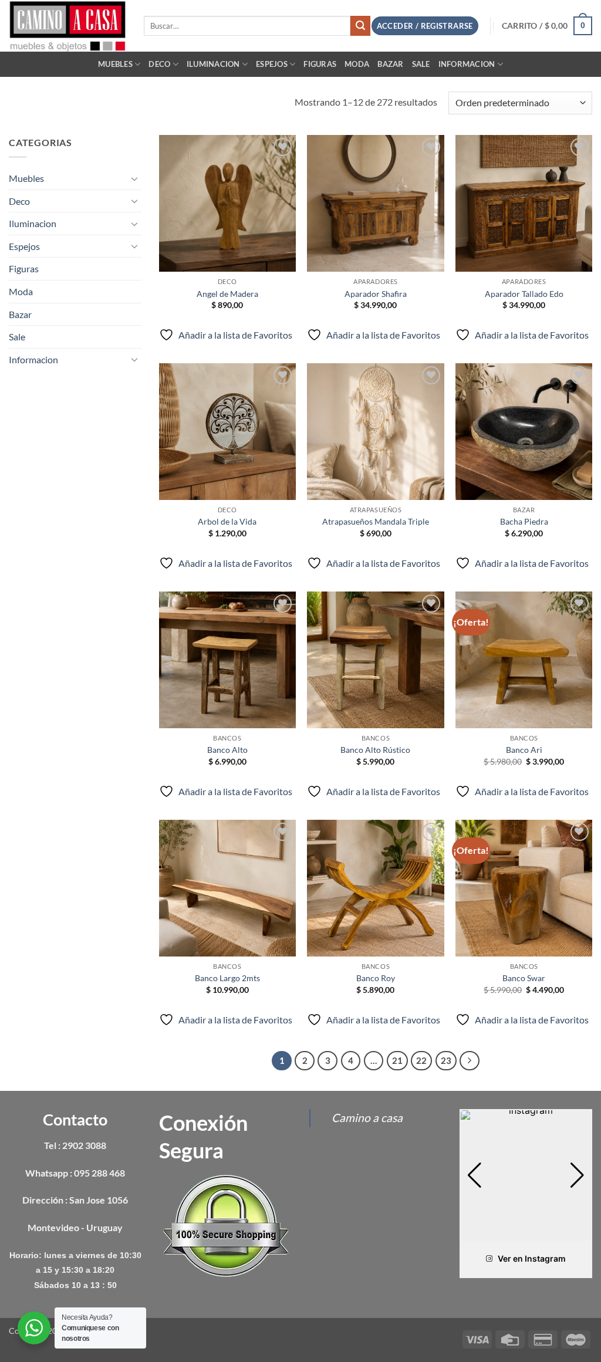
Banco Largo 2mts (227, 978)
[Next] (470, 1061)
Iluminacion (213, 64)
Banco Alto (227, 750)
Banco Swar (523, 978)
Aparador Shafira (376, 294)
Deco (159, 64)
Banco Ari (524, 750)
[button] (547, 25)
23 (446, 1060)
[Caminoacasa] (67, 25)
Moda (357, 64)
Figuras (319, 64)
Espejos (272, 64)
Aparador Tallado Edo (524, 294)
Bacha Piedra (524, 521)
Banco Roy (375, 978)
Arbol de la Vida (227, 521)
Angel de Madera (227, 294)
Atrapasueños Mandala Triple (375, 521)
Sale (421, 64)
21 (397, 1060)
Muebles (115, 64)
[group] (526, 1175)
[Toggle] (134, 178)
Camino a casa (367, 1117)
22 (421, 1060)
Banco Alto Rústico (375, 750)
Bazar (390, 64)
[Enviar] (360, 26)
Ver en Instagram (532, 1258)
